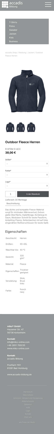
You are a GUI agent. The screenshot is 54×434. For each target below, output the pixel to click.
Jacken (12, 33)
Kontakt (28, 414)
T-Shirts (13, 22)
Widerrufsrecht (28, 401)
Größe (8, 159)
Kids (11, 37)
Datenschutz (28, 395)
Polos (12, 26)
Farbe (8, 171)
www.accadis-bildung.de (19, 374)
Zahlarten (28, 404)
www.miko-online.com (18, 348)
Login (28, 411)
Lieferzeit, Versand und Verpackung (28, 398)
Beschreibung (13, 203)
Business (13, 41)
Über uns (28, 417)
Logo (7, 182)
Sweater (13, 30)
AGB (28, 407)
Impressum (27, 392)
